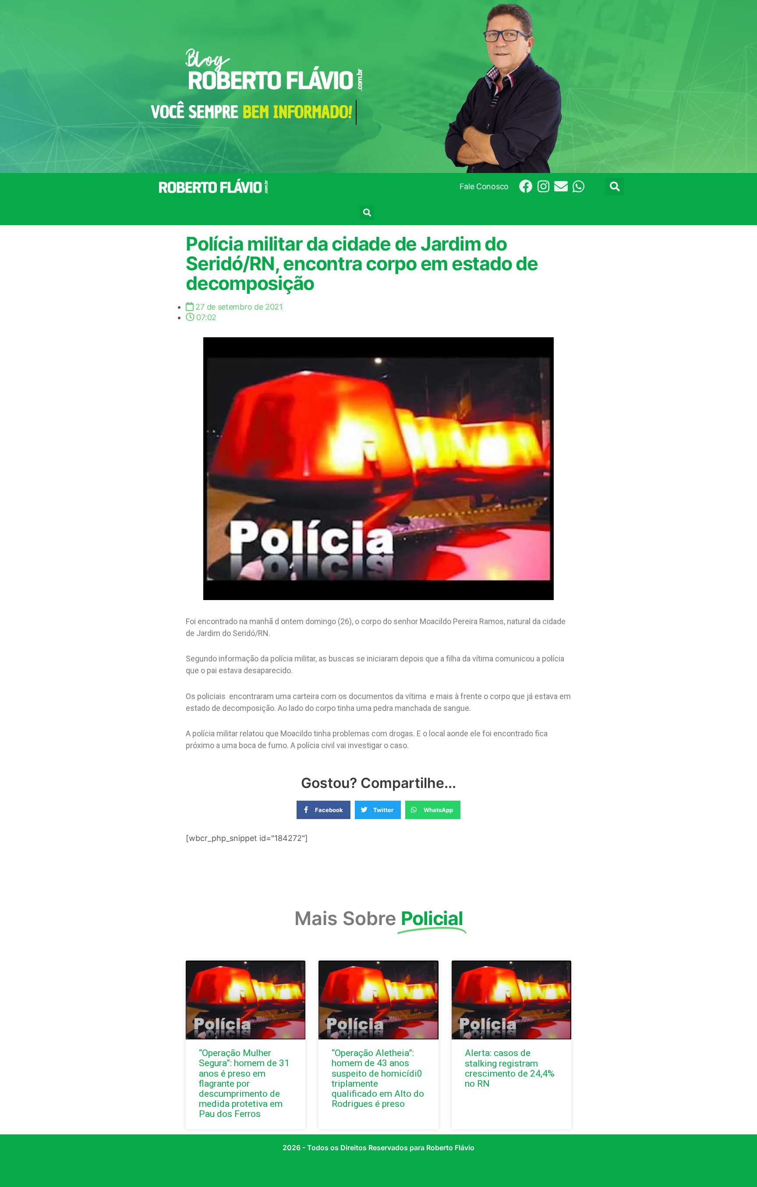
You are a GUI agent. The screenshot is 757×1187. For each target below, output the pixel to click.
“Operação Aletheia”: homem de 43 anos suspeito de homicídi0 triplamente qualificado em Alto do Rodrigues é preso (378, 1078)
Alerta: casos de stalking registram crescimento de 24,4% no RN (510, 1068)
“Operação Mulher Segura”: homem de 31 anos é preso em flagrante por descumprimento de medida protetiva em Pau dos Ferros (244, 1083)
